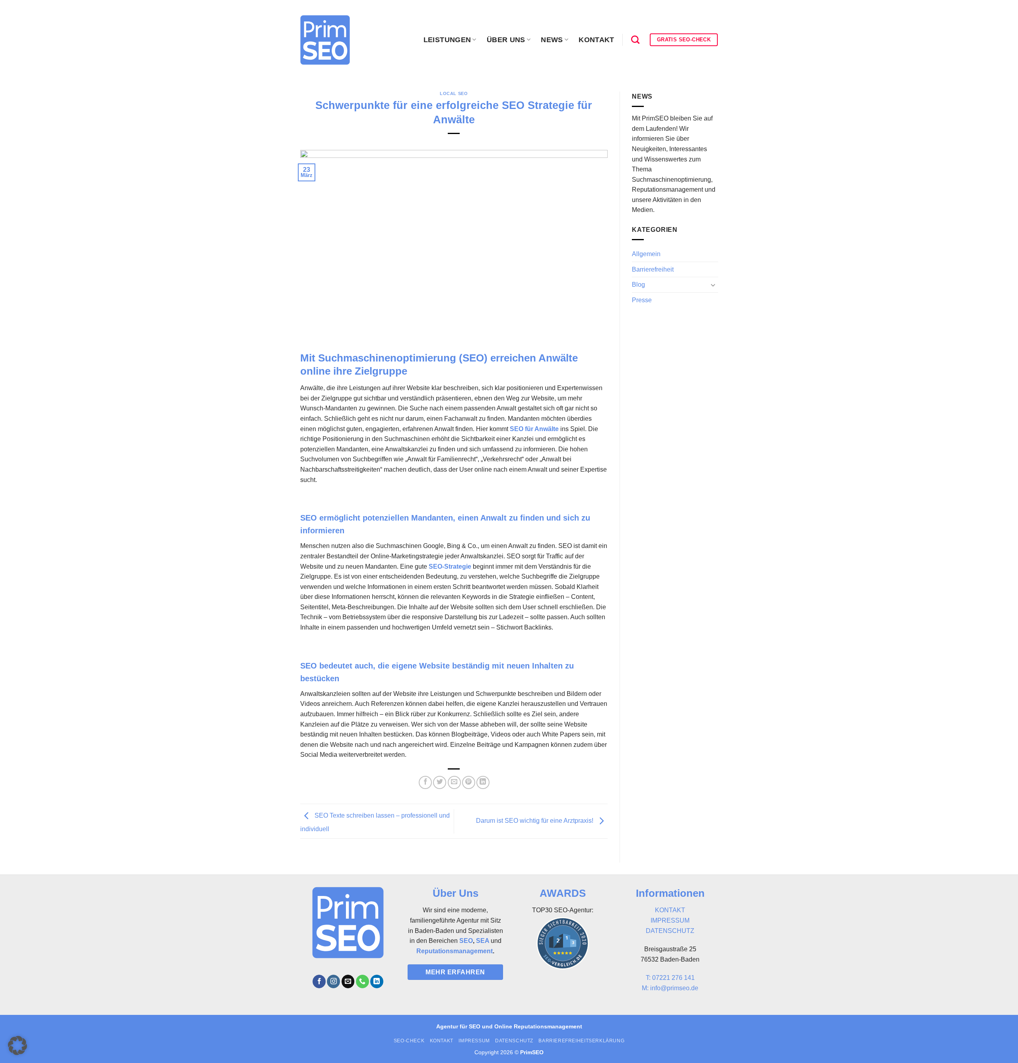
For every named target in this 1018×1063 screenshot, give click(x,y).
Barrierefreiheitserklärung (581, 1041)
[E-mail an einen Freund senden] (454, 782)
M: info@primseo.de (670, 988)
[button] (17, 1045)
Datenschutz (514, 1041)
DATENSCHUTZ (670, 930)
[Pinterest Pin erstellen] (468, 782)
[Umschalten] (713, 285)
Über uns (506, 40)
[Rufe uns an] (362, 981)
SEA (482, 940)
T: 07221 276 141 (670, 977)
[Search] (635, 40)
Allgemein (646, 254)
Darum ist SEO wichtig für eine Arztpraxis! (535, 820)
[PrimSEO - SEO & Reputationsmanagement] (325, 40)
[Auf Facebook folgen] (319, 981)
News (552, 40)
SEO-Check (409, 1041)
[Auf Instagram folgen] (333, 981)
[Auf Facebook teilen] (425, 782)
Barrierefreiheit (653, 269)
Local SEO (454, 93)
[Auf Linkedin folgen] (376, 981)
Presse (642, 300)
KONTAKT (670, 910)
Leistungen (447, 40)
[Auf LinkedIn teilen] (483, 782)
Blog (638, 284)
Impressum (474, 1041)
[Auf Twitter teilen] (439, 782)
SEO (466, 940)
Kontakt (596, 40)
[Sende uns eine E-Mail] (348, 981)
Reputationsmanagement (454, 951)
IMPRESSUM (670, 920)
